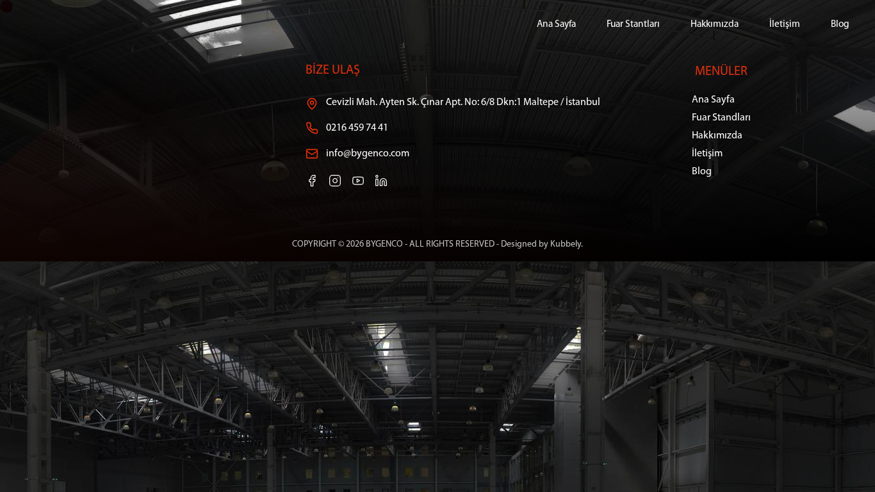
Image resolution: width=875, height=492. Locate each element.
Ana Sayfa (556, 24)
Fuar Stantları (633, 24)
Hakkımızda (715, 24)
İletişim (784, 24)
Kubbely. (566, 244)
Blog (840, 24)
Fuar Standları (721, 118)
